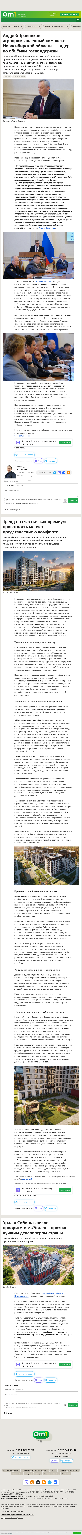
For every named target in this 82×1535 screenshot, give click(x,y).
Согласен (77, 1533)
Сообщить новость (22, 435)
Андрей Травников (47, 228)
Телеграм (52, 461)
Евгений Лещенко (43, 281)
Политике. (10, 1533)
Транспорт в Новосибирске (12, 26)
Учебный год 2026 (33, 26)
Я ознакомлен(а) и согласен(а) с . (22, 503)
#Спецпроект (8, 1454)
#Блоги (16, 1454)
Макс (40, 461)
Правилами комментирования (30, 503)
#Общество (7, 76)
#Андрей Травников (19, 76)
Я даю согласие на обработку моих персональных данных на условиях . (32, 499)
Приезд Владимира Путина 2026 (56, 26)
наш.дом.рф (27, 1179)
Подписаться (65, 442)
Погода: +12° (53, 14)
